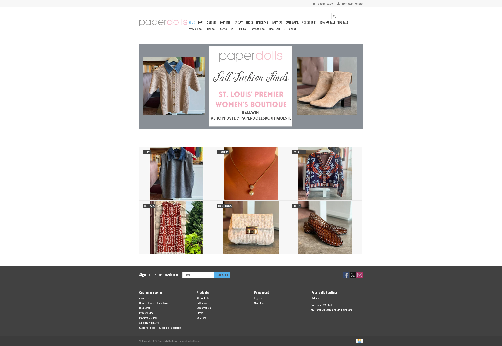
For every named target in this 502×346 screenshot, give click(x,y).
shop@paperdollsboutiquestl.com (334, 310)
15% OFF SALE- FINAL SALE (334, 22)
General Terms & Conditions (153, 303)
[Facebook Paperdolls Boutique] (346, 275)
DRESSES (211, 22)
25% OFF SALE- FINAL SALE (202, 28)
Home (191, 22)
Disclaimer (144, 308)
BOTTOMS (225, 22)
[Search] (334, 16)
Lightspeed (195, 340)
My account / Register (352, 3)
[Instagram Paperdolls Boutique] (359, 275)
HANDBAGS (262, 22)
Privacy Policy (146, 313)
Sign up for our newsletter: (159, 275)
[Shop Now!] (251, 86)
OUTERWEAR (292, 22)
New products (204, 308)
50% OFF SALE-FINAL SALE (234, 28)
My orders (259, 303)
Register (258, 298)
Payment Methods (148, 318)
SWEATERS (276, 22)
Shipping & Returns (149, 323)
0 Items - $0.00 (325, 3)
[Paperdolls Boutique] (163, 22)
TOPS (201, 22)
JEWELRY (238, 22)
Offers (200, 313)
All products (203, 298)
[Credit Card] (359, 340)
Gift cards (290, 28)
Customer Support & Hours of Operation (160, 327)
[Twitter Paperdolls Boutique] (353, 275)
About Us (144, 298)
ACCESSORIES (309, 22)
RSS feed (201, 318)
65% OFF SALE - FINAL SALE (265, 28)
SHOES (249, 22)
